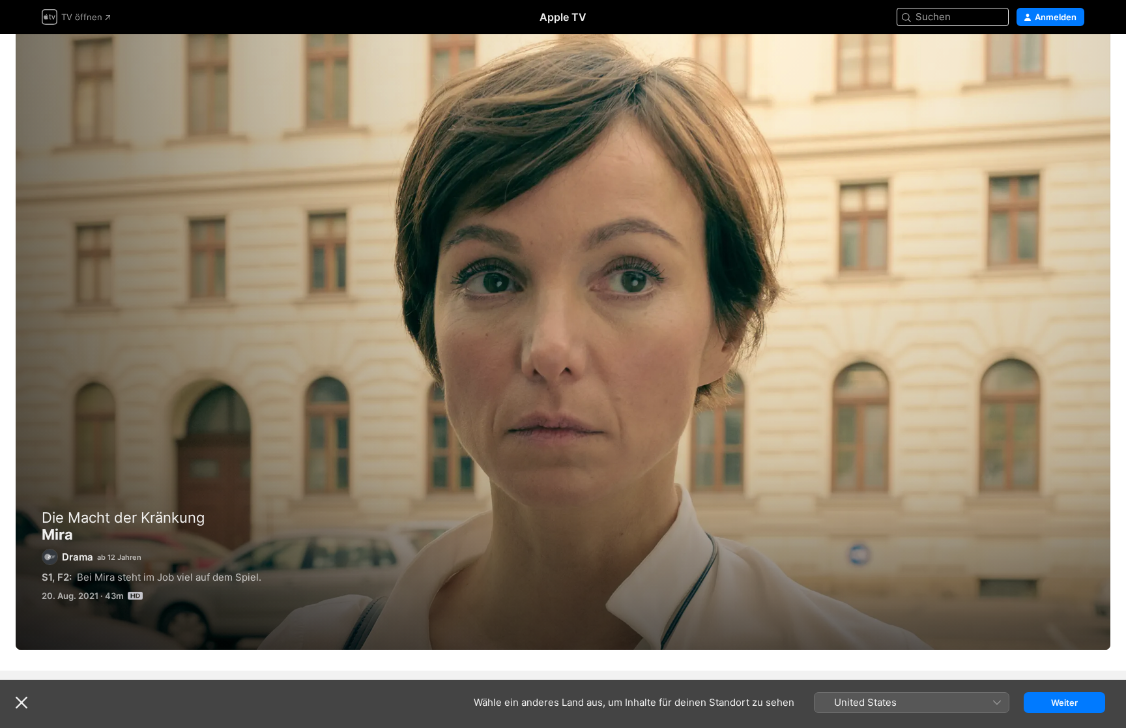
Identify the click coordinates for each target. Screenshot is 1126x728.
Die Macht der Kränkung (123, 517)
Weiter (1064, 702)
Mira (563, 342)
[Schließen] (21, 702)
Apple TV (563, 16)
